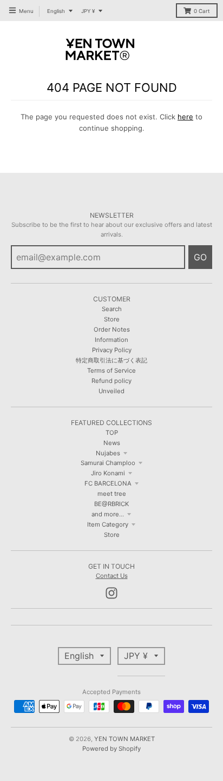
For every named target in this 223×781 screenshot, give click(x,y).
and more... (107, 514)
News (111, 443)
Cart (202, 11)
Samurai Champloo (108, 463)
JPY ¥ (88, 11)
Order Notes (112, 329)
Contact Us (112, 576)
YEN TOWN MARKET (124, 739)
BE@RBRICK (111, 504)
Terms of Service (111, 370)
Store (112, 319)
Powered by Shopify (111, 748)
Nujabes (108, 453)
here (185, 116)
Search (112, 309)
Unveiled (111, 391)
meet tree (111, 493)
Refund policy (111, 381)
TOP (112, 432)
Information (111, 340)
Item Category (107, 524)
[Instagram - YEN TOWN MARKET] (111, 593)
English (56, 11)
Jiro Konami (108, 473)
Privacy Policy (112, 350)
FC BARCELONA (108, 483)
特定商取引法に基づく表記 (111, 360)
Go (200, 257)
